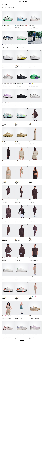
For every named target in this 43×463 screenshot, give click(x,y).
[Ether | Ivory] (8, 83)
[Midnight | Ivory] (2, 44)
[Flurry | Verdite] (34, 25)
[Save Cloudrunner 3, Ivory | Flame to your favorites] (14, 282)
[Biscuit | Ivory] (2, 83)
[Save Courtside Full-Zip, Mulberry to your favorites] (40, 186)
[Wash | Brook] (5, 64)
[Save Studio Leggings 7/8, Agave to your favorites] (27, 302)
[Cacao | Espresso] (4, 141)
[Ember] (30, 296)
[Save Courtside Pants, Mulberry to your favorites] (27, 186)
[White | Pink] (17, 83)
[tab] (35, 1)
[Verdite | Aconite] (29, 83)
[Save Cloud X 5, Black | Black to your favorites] (27, 89)
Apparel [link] (9, 7)
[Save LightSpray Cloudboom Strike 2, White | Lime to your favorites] (27, 50)
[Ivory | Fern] (2, 276)
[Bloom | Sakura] (10, 83)
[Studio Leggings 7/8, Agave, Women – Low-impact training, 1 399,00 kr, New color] (21, 308)
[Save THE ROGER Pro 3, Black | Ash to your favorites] (27, 70)
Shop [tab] (20, 1)
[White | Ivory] (2, 64)
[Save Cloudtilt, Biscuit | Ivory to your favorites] (14, 70)
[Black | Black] (4, 25)
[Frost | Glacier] (8, 296)
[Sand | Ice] (29, 315)
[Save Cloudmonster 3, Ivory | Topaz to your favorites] (27, 12)
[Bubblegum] (30, 276)
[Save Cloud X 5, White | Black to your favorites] (40, 89)
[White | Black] (17, 102)
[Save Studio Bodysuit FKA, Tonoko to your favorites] (27, 166)
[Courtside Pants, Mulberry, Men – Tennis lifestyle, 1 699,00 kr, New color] (35, 230)
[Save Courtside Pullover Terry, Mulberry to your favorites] (27, 224)
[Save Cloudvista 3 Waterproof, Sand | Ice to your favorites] (40, 302)
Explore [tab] (26, 1)
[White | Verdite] (2, 25)
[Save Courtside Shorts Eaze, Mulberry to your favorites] (14, 186)
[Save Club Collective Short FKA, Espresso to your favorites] (14, 147)
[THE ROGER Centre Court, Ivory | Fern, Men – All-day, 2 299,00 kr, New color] (8, 269)
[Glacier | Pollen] (26, 334)
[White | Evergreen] (4, 276)
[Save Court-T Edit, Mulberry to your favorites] (40, 108)
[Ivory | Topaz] (16, 25)
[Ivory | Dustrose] (26, 25)
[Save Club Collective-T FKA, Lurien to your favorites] (27, 147)
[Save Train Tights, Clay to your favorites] (40, 263)
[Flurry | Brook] (32, 64)
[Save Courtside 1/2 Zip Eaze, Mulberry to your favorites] (14, 205)
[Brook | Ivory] (4, 44)
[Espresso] (30, 141)
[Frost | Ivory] (16, 334)
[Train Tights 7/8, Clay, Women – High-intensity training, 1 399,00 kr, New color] (35, 288)
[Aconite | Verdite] (30, 83)
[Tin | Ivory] (25, 25)
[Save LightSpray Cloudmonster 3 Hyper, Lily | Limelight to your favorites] (40, 12)
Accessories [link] (12, 7)
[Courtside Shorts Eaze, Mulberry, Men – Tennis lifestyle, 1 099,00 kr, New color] (8, 230)
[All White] (32, 257)
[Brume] (4, 238)
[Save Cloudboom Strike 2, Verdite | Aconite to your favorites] (40, 70)
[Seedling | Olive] (38, 334)
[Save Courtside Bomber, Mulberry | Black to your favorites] (27, 205)
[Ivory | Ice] (34, 102)
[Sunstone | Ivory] (8, 102)
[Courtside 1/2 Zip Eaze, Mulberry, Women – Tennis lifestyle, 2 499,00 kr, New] (8, 211)
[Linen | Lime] (20, 83)
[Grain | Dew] (34, 64)
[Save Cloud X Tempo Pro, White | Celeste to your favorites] (14, 108)
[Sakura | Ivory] (23, 334)
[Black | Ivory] (4, 102)
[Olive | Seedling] (11, 44)
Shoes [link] (5, 7)
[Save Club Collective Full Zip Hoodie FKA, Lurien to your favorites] (40, 147)
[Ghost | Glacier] (22, 25)
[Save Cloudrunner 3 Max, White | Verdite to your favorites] (14, 12)
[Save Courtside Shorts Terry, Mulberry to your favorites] (40, 205)
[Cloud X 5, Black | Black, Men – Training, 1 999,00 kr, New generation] (21, 95)
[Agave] (16, 315)
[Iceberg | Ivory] (37, 334)
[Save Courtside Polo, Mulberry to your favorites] (40, 244)
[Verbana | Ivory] (2, 102)
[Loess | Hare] (2, 141)
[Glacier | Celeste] (19, 83)
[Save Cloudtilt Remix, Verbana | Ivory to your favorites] (14, 89)
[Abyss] (34, 276)
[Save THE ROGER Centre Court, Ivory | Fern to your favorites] (14, 263)
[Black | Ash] (16, 83)
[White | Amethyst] (30, 64)
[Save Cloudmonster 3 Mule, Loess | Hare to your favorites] (14, 128)
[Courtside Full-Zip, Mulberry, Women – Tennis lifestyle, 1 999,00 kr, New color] (35, 192)
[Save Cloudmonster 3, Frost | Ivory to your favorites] (27, 321)
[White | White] (19, 25)
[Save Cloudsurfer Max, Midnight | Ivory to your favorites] (14, 31)
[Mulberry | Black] (16, 218)
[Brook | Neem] (22, 83)
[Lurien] (29, 141)
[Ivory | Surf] (32, 102)
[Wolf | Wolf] (17, 25)
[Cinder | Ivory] (22, 334)
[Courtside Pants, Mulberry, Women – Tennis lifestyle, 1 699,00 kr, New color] (21, 192)
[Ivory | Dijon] (7, 25)
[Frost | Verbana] (20, 44)
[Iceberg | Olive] (10, 44)
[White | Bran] (7, 83)
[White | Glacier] (5, 25)
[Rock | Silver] (23, 25)
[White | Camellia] (30, 334)
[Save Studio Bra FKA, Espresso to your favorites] (40, 166)
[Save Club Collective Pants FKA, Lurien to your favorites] (40, 128)
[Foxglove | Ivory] (29, 334)
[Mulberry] (29, 122)
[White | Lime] (16, 64)
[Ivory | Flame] (2, 296)
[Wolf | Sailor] (5, 44)
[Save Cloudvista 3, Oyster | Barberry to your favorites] (14, 321)
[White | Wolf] (17, 334)
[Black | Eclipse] (7, 44)
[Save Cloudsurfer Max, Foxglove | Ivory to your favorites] (40, 321)
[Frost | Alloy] (19, 102)
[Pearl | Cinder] (4, 334)
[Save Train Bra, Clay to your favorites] (14, 302)
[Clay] (29, 276)
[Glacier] (30, 257)
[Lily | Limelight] (29, 25)
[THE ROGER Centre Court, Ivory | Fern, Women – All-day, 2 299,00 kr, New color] (21, 269)
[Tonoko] (16, 180)
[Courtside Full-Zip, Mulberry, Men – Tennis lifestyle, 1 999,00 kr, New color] (8, 250)
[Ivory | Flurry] (32, 334)
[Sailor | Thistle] (34, 334)
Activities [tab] (23, 1)
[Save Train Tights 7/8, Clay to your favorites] (40, 282)
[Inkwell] (32, 122)
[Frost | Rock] (8, 25)
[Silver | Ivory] (10, 102)
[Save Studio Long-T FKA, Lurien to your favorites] (14, 166)
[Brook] (30, 122)
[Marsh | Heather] (4, 83)
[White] (8, 315)
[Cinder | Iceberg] (5, 83)
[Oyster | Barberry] (2, 334)
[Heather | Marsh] (7, 296)
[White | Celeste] (2, 122)
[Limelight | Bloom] (32, 25)
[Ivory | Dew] (10, 296)
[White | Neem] (7, 64)
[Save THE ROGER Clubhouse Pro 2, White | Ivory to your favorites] (14, 50)
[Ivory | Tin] (25, 334)
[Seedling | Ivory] (13, 296)
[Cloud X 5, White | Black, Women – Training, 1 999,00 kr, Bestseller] (35, 95)
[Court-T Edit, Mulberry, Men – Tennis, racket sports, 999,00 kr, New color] (35, 114)
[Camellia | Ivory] (7, 102)
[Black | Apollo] (30, 25)
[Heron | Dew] (13, 83)
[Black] (30, 238)
